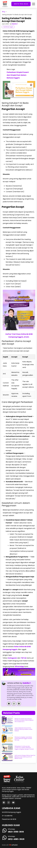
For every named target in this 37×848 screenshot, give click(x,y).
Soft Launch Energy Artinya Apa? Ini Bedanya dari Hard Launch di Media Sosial (25, 757)
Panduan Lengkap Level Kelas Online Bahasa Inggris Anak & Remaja (23, 738)
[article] (18, 344)
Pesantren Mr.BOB (9, 819)
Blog (3, 12)
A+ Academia (7, 816)
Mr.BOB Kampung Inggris (11, 812)
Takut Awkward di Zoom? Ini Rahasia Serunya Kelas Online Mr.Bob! (23, 729)
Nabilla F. (15, 24)
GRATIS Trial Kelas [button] (21, 4)
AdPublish (14, 845)
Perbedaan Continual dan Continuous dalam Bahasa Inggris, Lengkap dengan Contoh (24, 747)
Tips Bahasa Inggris (8, 27)
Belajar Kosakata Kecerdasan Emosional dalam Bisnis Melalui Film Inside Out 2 (24, 720)
